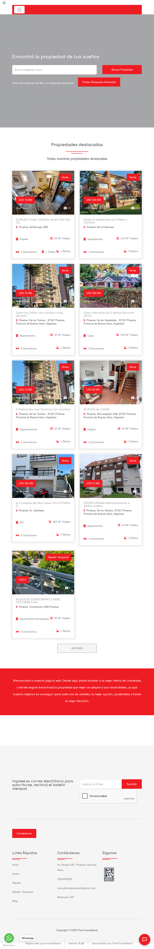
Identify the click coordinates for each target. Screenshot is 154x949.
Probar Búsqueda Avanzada (99, 82)
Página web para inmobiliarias (43, 943)
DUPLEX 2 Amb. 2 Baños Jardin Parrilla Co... (43, 221)
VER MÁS (77, 648)
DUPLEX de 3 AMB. (97, 409)
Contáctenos (24, 833)
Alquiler (16, 882)
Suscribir (132, 784)
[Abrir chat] (144, 939)
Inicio (15, 864)
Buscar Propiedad (122, 69)
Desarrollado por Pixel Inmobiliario (112, 943)
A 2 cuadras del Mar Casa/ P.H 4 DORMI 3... (43, 504)
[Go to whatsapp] (9, 938)
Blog (14, 900)
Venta (15, 873)
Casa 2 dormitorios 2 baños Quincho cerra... (109, 314)
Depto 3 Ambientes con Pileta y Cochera (105, 221)
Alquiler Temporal (22, 891)
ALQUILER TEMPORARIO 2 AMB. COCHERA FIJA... (38, 601)
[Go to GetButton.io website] (9, 945)
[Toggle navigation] (19, 9)
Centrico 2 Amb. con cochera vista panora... (39, 314)
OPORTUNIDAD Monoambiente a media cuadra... (107, 504)
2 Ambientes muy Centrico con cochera (43, 409)
